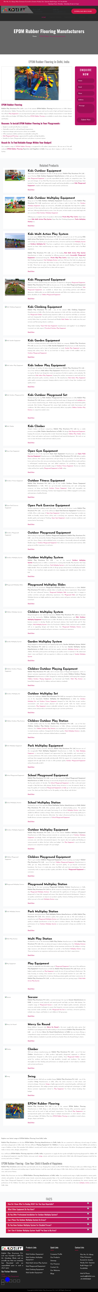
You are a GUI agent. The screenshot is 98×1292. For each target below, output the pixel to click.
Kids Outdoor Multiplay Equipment (47, 213)
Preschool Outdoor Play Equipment (55, 328)
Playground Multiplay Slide (58, 592)
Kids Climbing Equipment (35, 1269)
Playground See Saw (58, 1009)
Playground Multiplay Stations (40, 892)
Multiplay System (80, 241)
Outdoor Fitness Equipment (65, 466)
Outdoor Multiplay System (48, 924)
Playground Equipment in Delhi (53, 468)
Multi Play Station (77, 679)
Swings (48, 1084)
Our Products (69, 17)
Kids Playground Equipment (36, 178)
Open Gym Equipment (53, 513)
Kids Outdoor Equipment (34, 1254)
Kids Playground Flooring (10, 136)
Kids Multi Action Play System (36, 1263)
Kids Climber (65, 319)
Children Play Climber (75, 434)
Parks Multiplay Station (72, 731)
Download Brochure (83, 11)
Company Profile (55, 17)
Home (43, 17)
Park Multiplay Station (50, 260)
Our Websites (55, 1270)
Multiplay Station (72, 810)
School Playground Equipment (60, 783)
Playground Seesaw (46, 1005)
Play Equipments (14, 113)
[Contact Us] (7, 1279)
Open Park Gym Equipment (49, 326)
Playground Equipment (78, 282)
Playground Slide (70, 595)
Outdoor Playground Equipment (37, 353)
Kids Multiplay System (40, 624)
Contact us (92, 17)
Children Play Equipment (10, 1276)
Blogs (52, 1273)
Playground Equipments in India (56, 788)
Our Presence (55, 1264)
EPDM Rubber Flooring (37, 116)
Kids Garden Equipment (34, 1272)
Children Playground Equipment (51, 294)
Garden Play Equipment (72, 348)
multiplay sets (81, 400)
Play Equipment (41, 706)
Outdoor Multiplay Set (37, 244)
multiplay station (84, 1183)
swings (40, 1156)
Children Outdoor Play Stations (46, 728)
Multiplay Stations (79, 944)
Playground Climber (36, 314)
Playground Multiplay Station (71, 627)
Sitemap (82, 17)
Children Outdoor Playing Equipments (40, 679)
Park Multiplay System (57, 565)
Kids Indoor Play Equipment (44, 375)
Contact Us (54, 1267)
